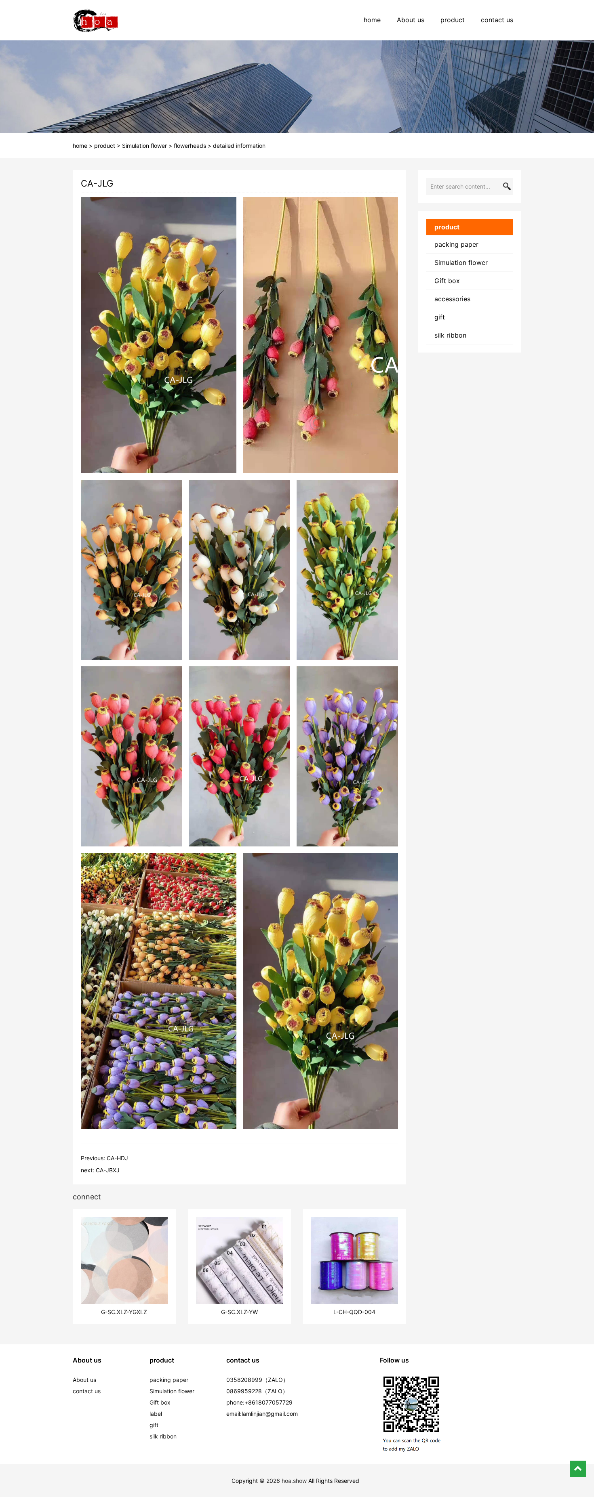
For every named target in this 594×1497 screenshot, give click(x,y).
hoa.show (294, 1480)
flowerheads (190, 145)
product (452, 20)
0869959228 (244, 1391)
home (372, 20)
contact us (497, 20)
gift (439, 317)
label (156, 1413)
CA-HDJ (117, 1158)
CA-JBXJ (108, 1170)
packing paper (456, 244)
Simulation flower (144, 145)
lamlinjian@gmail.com (270, 1413)
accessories (452, 299)
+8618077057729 (268, 1402)
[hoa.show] (95, 20)
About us (410, 20)
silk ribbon (450, 335)
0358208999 (244, 1379)
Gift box (447, 281)
